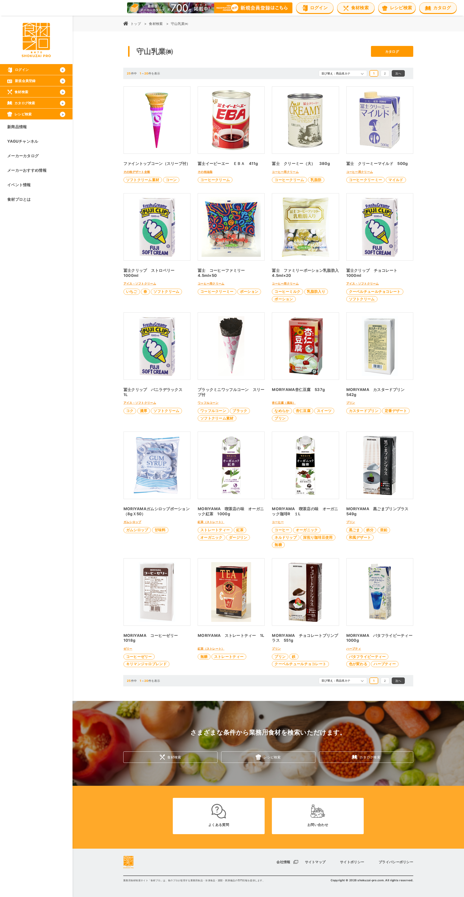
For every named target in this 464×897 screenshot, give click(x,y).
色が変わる (358, 664)
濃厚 (143, 410)
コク (130, 410)
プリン (280, 418)
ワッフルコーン (208, 402)
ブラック (239, 410)
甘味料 (160, 530)
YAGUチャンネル (22, 141)
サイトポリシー (352, 862)
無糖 (278, 544)
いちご (131, 291)
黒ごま (354, 530)
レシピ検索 (272, 757)
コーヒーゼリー (139, 656)
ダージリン (238, 537)
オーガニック (211, 537)
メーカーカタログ (23, 155)
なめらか (282, 410)
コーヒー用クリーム (285, 172)
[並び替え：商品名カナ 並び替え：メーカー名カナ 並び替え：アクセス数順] (343, 73)
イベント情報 (19, 184)
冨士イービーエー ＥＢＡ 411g (228, 163)
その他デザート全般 (136, 172)
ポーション (249, 291)
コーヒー (278, 522)
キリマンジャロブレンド (146, 664)
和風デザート (360, 537)
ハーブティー (385, 664)
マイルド (395, 179)
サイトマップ (315, 862)
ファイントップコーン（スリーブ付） (156, 163)
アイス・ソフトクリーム (139, 283)
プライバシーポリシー (396, 862)
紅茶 (240, 530)
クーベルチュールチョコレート (375, 291)
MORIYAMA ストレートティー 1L (231, 635)
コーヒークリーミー (365, 179)
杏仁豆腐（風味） (284, 402)
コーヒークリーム (215, 179)
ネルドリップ (286, 537)
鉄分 (370, 530)
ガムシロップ (132, 522)
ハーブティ (353, 648)
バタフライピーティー (367, 656)
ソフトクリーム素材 (143, 179)
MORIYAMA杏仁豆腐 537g (298, 389)
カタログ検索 (370, 757)
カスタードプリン (363, 410)
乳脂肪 (316, 179)
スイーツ (324, 410)
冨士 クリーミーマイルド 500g (377, 163)
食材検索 (156, 24)
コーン (171, 179)
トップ (135, 24)
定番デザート (396, 410)
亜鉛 (384, 530)
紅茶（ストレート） (211, 522)
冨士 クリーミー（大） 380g (301, 163)
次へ (398, 73)
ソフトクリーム (166, 291)
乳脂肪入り (316, 291)
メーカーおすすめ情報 (27, 170)
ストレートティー (215, 530)
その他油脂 (205, 172)
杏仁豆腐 (303, 410)
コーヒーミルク (287, 291)
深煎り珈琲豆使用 (318, 537)
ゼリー (127, 648)
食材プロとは (19, 199)
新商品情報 (17, 126)
